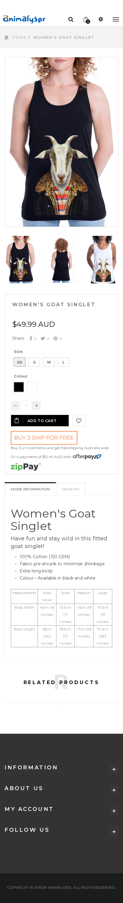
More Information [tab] (30, 489)
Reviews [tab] (70, 489)
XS (19, 362)
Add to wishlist (79, 421)
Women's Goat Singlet (54, 304)
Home (19, 37)
